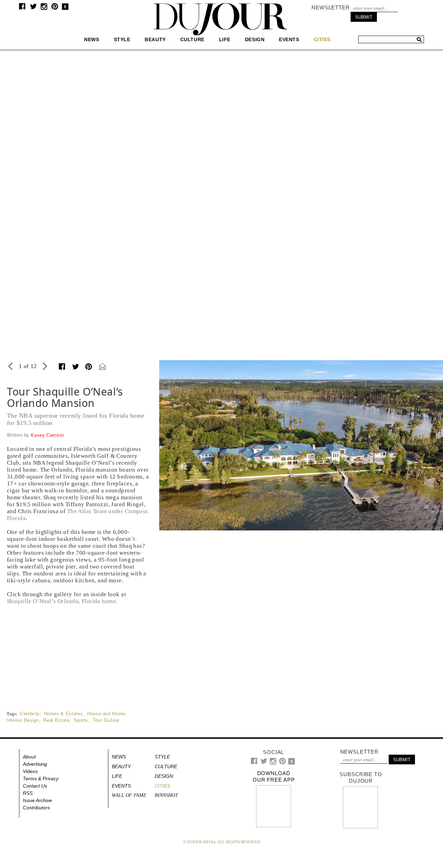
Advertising (35, 764)
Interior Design (23, 720)
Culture (192, 39)
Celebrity (29, 713)
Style (122, 39)
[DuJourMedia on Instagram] (44, 8)
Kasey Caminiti (47, 435)
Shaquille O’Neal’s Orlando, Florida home (61, 601)
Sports (81, 720)
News (91, 39)
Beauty (155, 39)
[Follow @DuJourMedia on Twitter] (33, 8)
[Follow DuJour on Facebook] (22, 8)
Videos (30, 771)
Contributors (36, 807)
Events (289, 39)
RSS (28, 793)
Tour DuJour (106, 720)
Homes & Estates (63, 713)
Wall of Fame (129, 795)
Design (254, 39)
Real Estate (56, 720)
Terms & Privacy (40, 778)
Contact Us (35, 786)
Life (224, 39)
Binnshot (166, 795)
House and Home (106, 713)
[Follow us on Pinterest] (54, 8)
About (29, 757)
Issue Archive (37, 800)
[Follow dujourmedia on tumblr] (65, 8)
